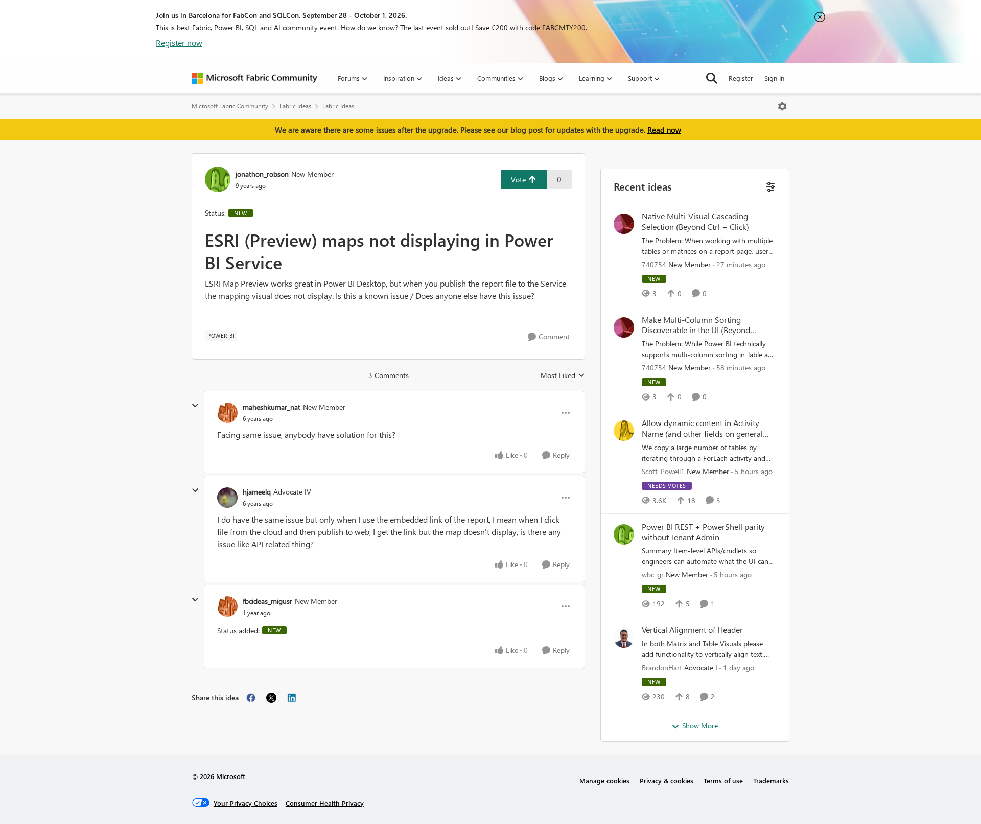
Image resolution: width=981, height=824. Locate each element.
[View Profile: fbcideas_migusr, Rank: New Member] (227, 606)
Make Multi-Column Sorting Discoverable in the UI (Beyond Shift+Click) (696, 325)
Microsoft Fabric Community (230, 106)
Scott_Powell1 (663, 471)
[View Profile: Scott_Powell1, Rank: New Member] (624, 430)
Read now (664, 130)
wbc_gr (653, 574)
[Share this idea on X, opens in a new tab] (271, 698)
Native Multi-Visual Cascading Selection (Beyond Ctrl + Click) (695, 221)
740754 (654, 264)
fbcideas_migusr (267, 601)
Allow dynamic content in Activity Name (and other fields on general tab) (702, 428)
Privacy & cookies (666, 780)
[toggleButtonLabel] (782, 106)
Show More (700, 726)
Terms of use (723, 780)
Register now (179, 42)
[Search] (712, 78)
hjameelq (257, 492)
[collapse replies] (195, 405)
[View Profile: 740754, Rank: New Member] (624, 224)
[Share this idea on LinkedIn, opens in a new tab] (292, 698)
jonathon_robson (262, 174)
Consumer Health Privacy (325, 802)
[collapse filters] (769, 185)
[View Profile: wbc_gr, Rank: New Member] (624, 534)
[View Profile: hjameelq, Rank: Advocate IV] (227, 497)
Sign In (774, 78)
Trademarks (771, 780)
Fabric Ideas (295, 106)
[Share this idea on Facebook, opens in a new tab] (251, 698)
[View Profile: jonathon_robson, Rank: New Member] (217, 179)
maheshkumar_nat (271, 407)
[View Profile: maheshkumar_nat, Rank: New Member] (227, 413)
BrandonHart (662, 667)
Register (741, 78)
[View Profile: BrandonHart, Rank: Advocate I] (624, 637)
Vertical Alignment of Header (692, 630)
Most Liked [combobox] (563, 375)
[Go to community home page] (254, 78)
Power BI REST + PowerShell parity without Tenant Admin (703, 532)
